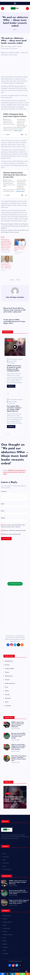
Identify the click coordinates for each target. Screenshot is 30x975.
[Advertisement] (15, 558)
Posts (4, 859)
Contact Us (5, 863)
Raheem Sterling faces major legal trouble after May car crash (14, 799)
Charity (7, 672)
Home (15, 29)
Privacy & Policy (7, 869)
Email (3, 511)
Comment (4, 491)
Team (18, 279)
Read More (11, 386)
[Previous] (23, 782)
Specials (7, 694)
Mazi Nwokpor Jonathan (10, 46)
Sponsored (8, 698)
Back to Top (16, 969)
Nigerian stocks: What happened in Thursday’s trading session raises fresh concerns (19, 902)
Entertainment (9, 676)
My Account (6, 856)
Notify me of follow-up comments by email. (14, 530)
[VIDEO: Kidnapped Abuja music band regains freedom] (7, 242)
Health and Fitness (10, 683)
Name (3, 503)
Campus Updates (9, 668)
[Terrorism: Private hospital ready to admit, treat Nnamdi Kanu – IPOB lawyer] (7, 259)
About (4, 866)
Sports (6, 702)
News (6, 687)
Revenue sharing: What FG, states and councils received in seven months (18, 892)
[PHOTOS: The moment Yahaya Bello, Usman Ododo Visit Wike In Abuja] (20, 242)
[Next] (25, 782)
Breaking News (9, 661)
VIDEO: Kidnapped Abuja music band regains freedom (6, 248)
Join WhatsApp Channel (15, 583)
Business (7, 664)
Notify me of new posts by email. (11, 534)
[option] (15, 797)
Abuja (12, 279)
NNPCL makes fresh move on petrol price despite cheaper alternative (18, 882)
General (19, 46)
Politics (7, 690)
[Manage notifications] (26, 971)
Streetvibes (8, 705)
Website (3, 518)
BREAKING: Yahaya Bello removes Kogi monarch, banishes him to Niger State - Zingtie (14, 472)
